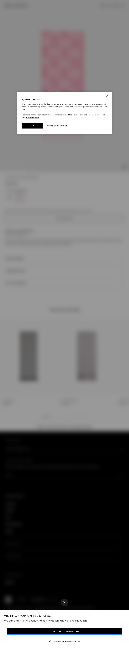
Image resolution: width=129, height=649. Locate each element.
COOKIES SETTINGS (57, 126)
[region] (64, 113)
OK (32, 125)
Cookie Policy (32, 117)
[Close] (64, 602)
